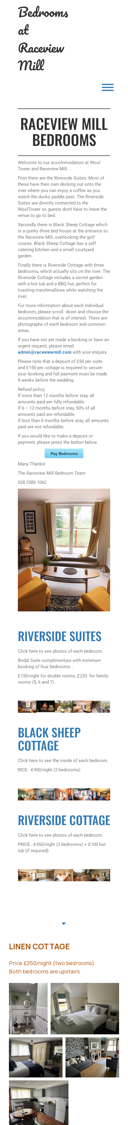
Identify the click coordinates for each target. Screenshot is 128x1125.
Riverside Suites (60, 636)
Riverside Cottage (64, 820)
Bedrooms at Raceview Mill (43, 38)
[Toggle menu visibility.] (64, 87)
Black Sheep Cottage (49, 738)
